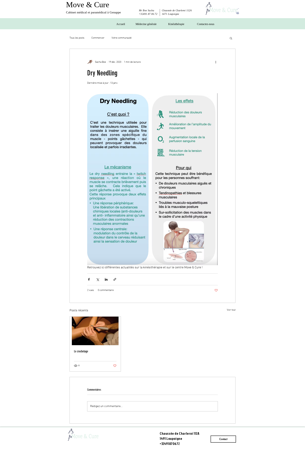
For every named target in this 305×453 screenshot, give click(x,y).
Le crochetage (81, 351)
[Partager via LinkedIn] (106, 279)
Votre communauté (121, 37)
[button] (231, 38)
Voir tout (231, 310)
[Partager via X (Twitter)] (97, 279)
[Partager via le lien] (114, 279)
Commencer (97, 37)
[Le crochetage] (95, 331)
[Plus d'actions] (216, 62)
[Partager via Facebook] (89, 279)
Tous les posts (77, 37)
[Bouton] (221, 8)
